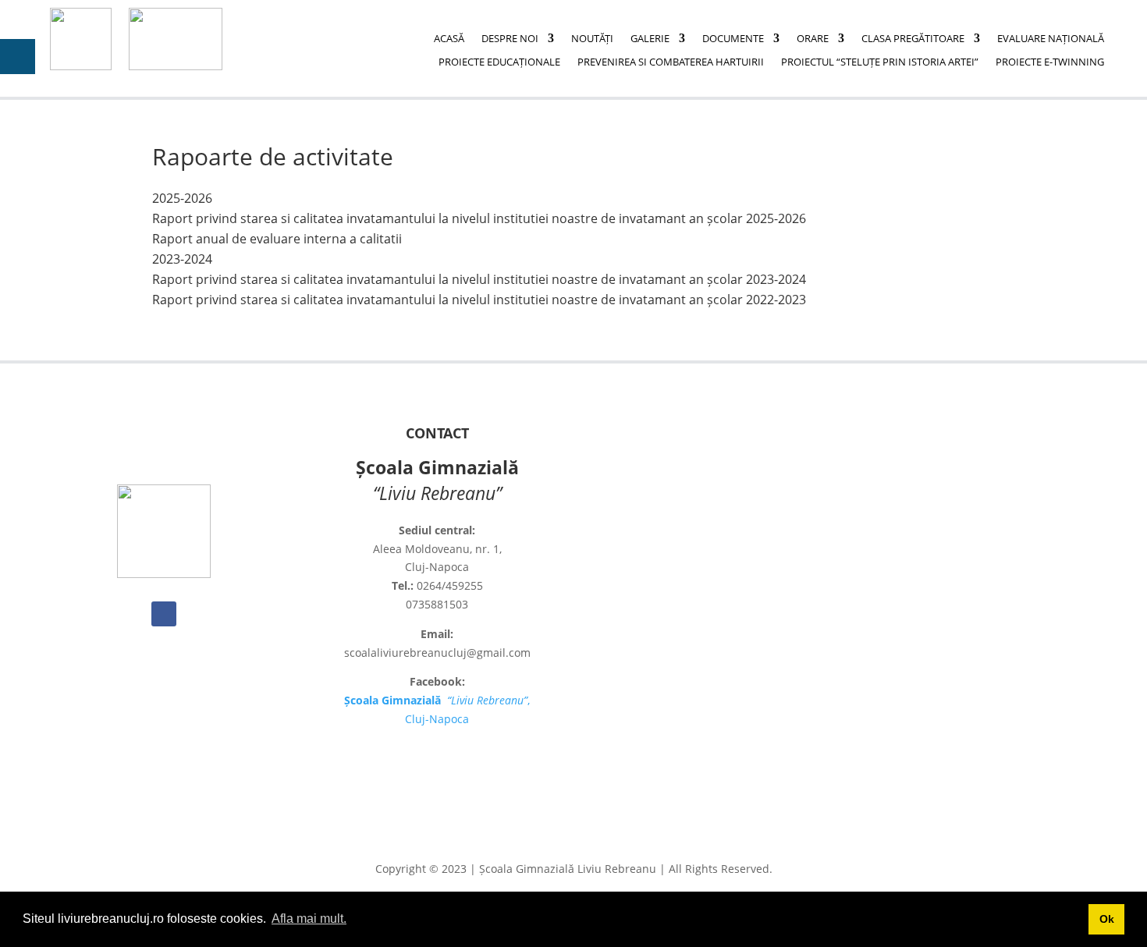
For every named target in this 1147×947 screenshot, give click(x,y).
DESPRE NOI (509, 39)
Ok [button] (1106, 919)
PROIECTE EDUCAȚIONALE (499, 62)
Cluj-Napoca (437, 718)
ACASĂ (449, 39)
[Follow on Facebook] (163, 613)
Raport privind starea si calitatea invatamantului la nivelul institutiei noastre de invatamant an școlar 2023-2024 (479, 279)
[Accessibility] (17, 56)
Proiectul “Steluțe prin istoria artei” (879, 62)
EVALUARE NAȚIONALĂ (1050, 39)
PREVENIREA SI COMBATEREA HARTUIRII (670, 62)
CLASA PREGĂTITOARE (912, 39)
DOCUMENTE (733, 39)
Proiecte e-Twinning (1050, 62)
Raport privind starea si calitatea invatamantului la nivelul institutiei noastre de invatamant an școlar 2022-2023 (479, 299)
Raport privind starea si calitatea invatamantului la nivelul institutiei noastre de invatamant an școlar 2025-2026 (479, 218)
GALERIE (649, 39)
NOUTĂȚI (592, 39)
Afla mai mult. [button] (309, 918)
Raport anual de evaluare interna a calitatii (277, 238)
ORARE (813, 39)
